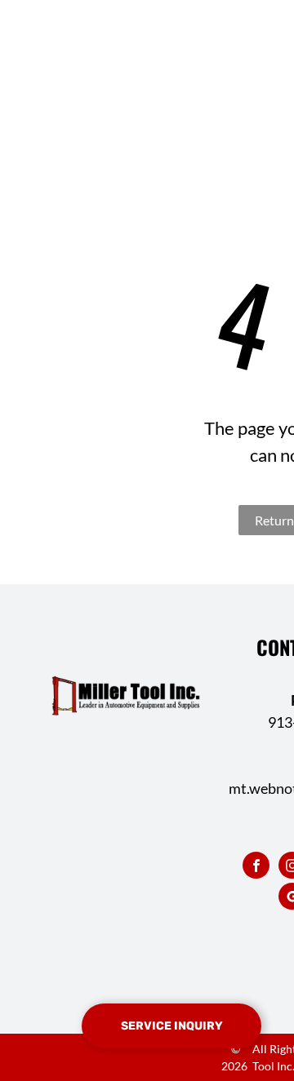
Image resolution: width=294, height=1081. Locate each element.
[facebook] (256, 867)
